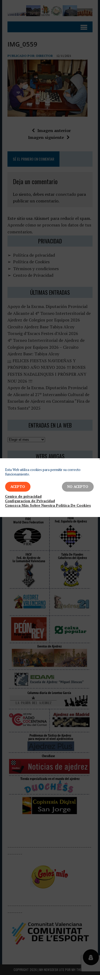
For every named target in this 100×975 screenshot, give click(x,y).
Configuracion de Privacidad (30, 501)
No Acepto (77, 486)
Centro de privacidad (23, 496)
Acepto (17, 486)
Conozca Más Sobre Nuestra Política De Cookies (48, 505)
